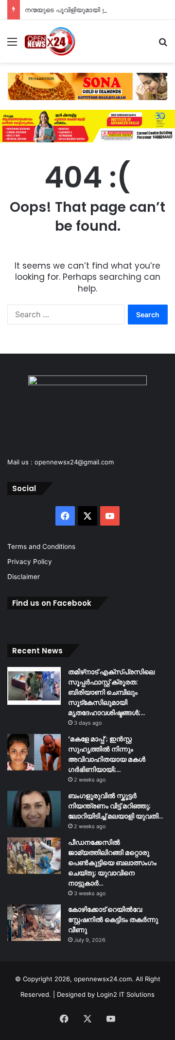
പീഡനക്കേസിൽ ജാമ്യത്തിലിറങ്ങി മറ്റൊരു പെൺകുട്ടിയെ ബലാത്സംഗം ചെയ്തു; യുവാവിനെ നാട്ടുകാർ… (112, 862)
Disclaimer (23, 576)
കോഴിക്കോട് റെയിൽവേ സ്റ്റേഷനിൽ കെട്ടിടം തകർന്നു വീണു (113, 919)
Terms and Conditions (41, 546)
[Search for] (163, 45)
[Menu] (12, 45)
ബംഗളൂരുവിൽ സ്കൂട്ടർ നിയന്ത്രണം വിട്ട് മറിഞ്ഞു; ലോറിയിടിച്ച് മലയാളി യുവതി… (115, 806)
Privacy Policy (29, 561)
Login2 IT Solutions (126, 994)
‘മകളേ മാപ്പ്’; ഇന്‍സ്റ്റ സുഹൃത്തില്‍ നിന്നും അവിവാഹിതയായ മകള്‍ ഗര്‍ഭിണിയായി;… (106, 754)
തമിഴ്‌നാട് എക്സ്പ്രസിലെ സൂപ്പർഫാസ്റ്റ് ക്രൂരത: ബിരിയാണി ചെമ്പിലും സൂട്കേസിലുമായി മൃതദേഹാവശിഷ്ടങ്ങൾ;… (111, 692)
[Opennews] (50, 41)
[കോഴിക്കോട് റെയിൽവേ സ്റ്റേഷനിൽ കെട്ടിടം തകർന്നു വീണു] (34, 922)
